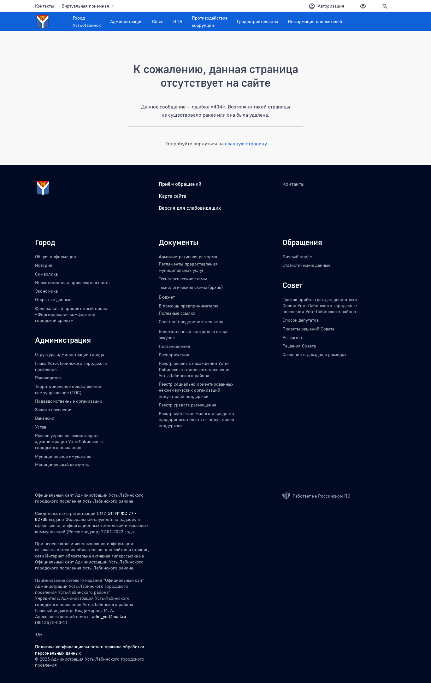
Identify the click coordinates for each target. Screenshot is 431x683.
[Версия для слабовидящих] (363, 6)
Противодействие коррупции (209, 21)
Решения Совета (299, 345)
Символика (46, 274)
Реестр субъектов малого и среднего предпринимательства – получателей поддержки (196, 419)
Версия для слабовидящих (190, 208)
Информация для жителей (315, 21)
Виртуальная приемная (85, 6)
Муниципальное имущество (63, 456)
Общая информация (55, 256)
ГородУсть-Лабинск (87, 21)
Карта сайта (172, 196)
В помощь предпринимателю (188, 305)
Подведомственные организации (68, 401)
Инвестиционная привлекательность (72, 282)
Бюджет (167, 297)
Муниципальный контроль (62, 464)
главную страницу (246, 143)
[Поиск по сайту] (385, 6)
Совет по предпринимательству (191, 321)
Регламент (293, 337)
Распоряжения (174, 354)
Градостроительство (257, 21)
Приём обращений (180, 184)
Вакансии (44, 418)
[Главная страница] (49, 21)
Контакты (44, 6)
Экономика (46, 291)
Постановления (174, 346)
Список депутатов (300, 320)
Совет (158, 21)
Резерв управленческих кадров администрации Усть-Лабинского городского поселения (69, 441)
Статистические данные (306, 265)
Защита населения (54, 409)
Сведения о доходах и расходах (314, 354)
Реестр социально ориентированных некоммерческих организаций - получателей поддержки (196, 390)
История (43, 265)
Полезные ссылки (177, 313)
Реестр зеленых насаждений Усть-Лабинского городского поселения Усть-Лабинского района (195, 369)
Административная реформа (188, 256)
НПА (177, 21)
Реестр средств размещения (187, 404)
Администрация (126, 21)
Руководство (48, 377)
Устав (40, 426)
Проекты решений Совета (308, 328)
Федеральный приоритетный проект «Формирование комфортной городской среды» (72, 314)
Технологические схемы (183, 278)
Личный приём (297, 256)
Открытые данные (53, 299)
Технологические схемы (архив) (191, 287)
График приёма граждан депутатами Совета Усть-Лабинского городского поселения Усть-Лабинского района (319, 305)
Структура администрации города (69, 354)
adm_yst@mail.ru (109, 616)
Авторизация (331, 6)
